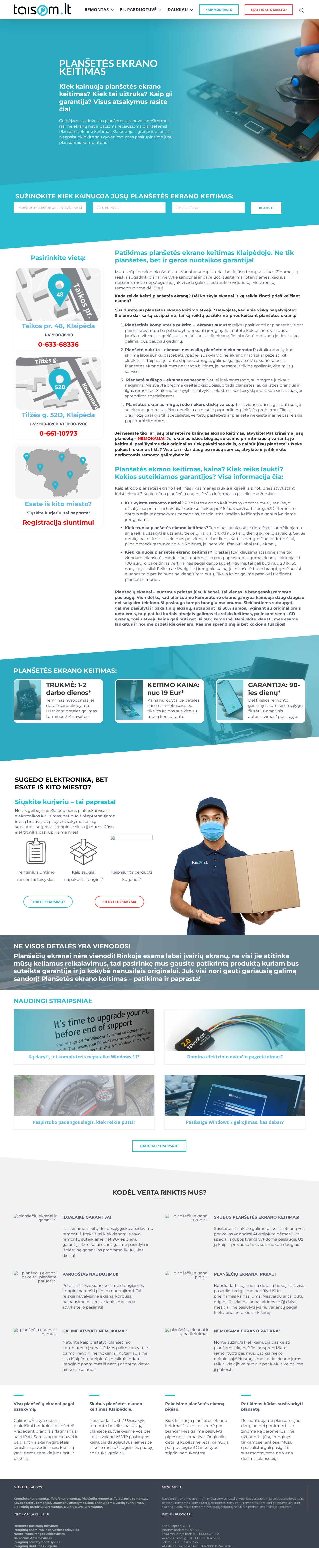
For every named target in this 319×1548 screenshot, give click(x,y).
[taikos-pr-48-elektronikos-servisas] (58, 268)
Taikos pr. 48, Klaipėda (58, 326)
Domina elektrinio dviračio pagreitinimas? (235, 1057)
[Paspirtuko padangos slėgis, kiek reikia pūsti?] (84, 1102)
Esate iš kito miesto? (58, 504)
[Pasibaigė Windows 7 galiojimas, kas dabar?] (235, 1102)
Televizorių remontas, (131, 1498)
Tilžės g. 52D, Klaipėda (58, 415)
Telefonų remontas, (66, 1498)
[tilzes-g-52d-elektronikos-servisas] (58, 357)
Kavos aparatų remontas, (33, 1503)
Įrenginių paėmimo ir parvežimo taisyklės (46, 1530)
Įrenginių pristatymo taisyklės (37, 1542)
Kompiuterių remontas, (32, 1498)
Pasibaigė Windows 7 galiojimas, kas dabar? (235, 1122)
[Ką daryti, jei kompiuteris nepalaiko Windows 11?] (84, 1036)
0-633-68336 (58, 344)
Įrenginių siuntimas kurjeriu (35, 1546)
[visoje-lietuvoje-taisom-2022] (58, 446)
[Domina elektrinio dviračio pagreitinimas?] (235, 1036)
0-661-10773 (58, 433)
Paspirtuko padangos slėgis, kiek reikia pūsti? (84, 1122)
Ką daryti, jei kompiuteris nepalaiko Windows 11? (84, 1057)
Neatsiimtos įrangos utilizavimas (39, 1534)
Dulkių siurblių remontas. (83, 1507)
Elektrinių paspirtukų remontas (38, 1507)
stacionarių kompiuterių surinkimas (115, 1503)
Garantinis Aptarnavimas (33, 1538)
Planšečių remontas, (98, 1498)
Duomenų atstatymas (69, 1503)
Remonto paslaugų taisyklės (36, 1526)
